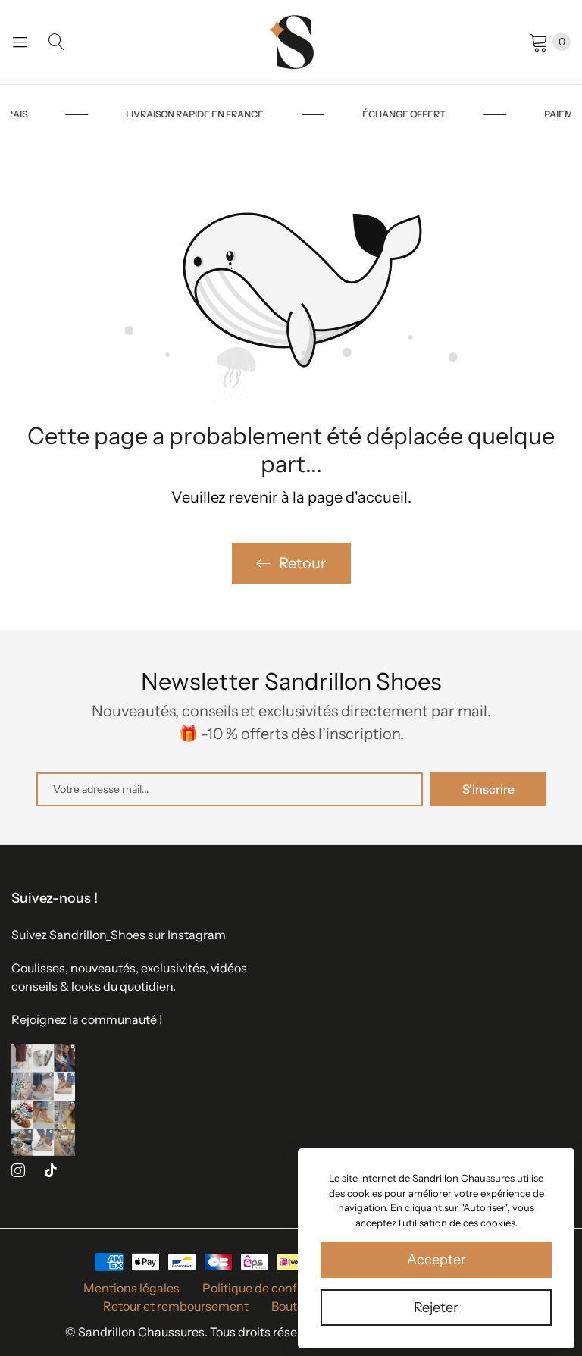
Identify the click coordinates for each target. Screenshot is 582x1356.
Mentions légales (131, 1287)
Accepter (436, 1259)
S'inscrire (488, 789)
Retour (303, 563)
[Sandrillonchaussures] (291, 42)
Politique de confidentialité (278, 1287)
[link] (227, 114)
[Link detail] (18, 1171)
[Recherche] (56, 41)
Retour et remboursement (176, 1306)
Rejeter (436, 1307)
